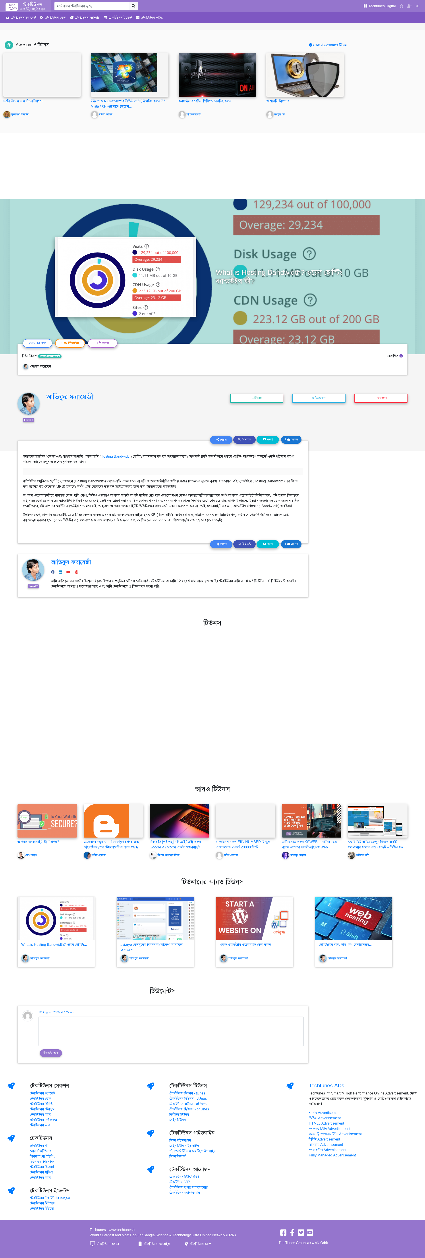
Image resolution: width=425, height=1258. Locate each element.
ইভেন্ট (120, 17)
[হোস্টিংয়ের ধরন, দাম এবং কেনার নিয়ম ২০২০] (353, 918)
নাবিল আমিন (105, 114)
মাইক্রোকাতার (194, 114)
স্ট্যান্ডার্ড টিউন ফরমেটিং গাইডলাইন (192, 1151)
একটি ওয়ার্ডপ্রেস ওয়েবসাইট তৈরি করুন (245, 944)
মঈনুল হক (279, 114)
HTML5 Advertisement (326, 1123)
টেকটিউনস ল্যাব (40, 1114)
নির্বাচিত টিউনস (179, 1114)
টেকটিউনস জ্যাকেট (42, 1093)
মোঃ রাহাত (31, 855)
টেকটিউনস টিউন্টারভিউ (184, 1177)
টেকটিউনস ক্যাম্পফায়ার (184, 1193)
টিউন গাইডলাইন (180, 1140)
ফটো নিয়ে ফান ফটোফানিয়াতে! (22, 101)
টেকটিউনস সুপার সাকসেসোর (188, 1187)
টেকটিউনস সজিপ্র (41, 1172)
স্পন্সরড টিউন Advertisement (329, 1129)
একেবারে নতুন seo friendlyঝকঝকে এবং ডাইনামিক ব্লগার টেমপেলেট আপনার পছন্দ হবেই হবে (111, 847)
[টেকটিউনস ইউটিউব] (309, 1234)
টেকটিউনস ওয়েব (107, 1244)
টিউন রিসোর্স (177, 1156)
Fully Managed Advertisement (332, 1155)
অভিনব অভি (362, 855)
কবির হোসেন (231, 855)
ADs (152, 17)
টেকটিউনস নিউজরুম (43, 1120)
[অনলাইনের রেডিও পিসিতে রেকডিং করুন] (217, 75)
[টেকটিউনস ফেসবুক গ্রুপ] (292, 1234)
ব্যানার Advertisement (324, 1113)
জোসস (291, 439)
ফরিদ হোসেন (99, 855)
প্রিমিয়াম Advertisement (326, 1144)
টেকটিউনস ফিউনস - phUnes (189, 1109)
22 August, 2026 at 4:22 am (56, 1012)
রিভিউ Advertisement (324, 1139)
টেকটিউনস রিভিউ (41, 1104)
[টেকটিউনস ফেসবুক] (283, 1234)
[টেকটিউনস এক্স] (301, 1234)
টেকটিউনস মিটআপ (42, 1203)
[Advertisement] (212, 166)
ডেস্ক (55, 17)
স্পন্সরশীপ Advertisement (327, 1150)
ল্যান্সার (87, 17)
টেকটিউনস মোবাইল (156, 1244)
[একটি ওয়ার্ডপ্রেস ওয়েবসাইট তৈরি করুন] (254, 918)
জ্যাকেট (23, 17)
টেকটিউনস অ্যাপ (200, 1244)
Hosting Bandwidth (116, 456)
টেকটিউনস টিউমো (42, 1208)
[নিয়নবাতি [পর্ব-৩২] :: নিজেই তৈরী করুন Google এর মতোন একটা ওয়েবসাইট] (179, 820)
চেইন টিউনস (177, 1120)
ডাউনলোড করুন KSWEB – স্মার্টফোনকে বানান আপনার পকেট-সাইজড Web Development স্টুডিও (309, 847)
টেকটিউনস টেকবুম (42, 1109)
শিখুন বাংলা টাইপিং (42, 1156)
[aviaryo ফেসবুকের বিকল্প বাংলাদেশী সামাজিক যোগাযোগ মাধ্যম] (155, 918)
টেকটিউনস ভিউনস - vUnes (188, 1098)
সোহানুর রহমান (298, 855)
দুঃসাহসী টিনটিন (20, 114)
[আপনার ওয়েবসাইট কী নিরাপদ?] (47, 820)
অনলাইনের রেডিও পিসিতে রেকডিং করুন (205, 101)
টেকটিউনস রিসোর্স (42, 1167)
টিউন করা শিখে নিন (42, 1162)
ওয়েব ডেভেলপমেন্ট (50, 356)
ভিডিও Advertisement (325, 1118)
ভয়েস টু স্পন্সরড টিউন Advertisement (335, 1134)
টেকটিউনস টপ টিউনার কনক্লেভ (50, 1198)
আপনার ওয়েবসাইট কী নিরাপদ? (38, 842)
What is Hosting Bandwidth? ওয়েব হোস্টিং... (54, 944)
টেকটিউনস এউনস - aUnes (188, 1104)
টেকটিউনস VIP (179, 1182)
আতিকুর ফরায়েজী (69, 396)
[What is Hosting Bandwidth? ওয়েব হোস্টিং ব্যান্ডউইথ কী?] (56, 918)
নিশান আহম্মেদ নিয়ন (169, 855)
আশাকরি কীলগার (277, 101)
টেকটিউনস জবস (41, 1125)
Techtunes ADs (326, 1085)
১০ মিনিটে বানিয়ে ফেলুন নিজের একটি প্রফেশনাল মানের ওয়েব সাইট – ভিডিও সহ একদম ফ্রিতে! (375, 847)
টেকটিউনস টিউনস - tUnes (187, 1093)
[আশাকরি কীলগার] (305, 75)
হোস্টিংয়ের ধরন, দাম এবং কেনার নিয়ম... (345, 944)
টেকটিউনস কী (39, 1146)
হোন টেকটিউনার (40, 1151)
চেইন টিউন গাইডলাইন (184, 1146)
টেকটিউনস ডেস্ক (40, 1098)
